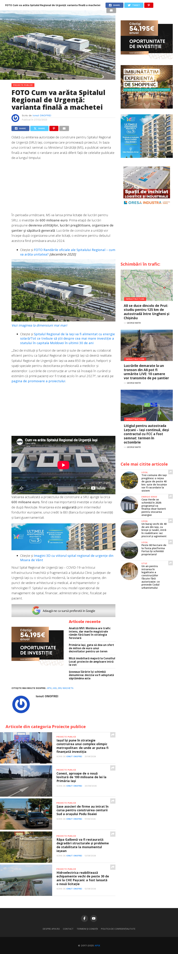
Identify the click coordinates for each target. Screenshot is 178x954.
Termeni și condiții (87, 928)
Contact (68, 928)
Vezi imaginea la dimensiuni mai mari (39, 325)
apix (49, 688)
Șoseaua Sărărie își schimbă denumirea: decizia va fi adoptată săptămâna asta (91, 675)
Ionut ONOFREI (42, 115)
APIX (97, 945)
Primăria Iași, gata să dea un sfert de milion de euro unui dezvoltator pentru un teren (91, 648)
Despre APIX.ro (51, 928)
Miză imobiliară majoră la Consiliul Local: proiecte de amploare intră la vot (92, 661)
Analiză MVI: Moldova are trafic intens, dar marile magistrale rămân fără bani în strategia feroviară (90, 633)
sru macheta (65, 688)
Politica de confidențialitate (118, 928)
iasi (55, 688)
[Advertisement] (63, 188)
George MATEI (134, 322)
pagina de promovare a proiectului (38, 381)
